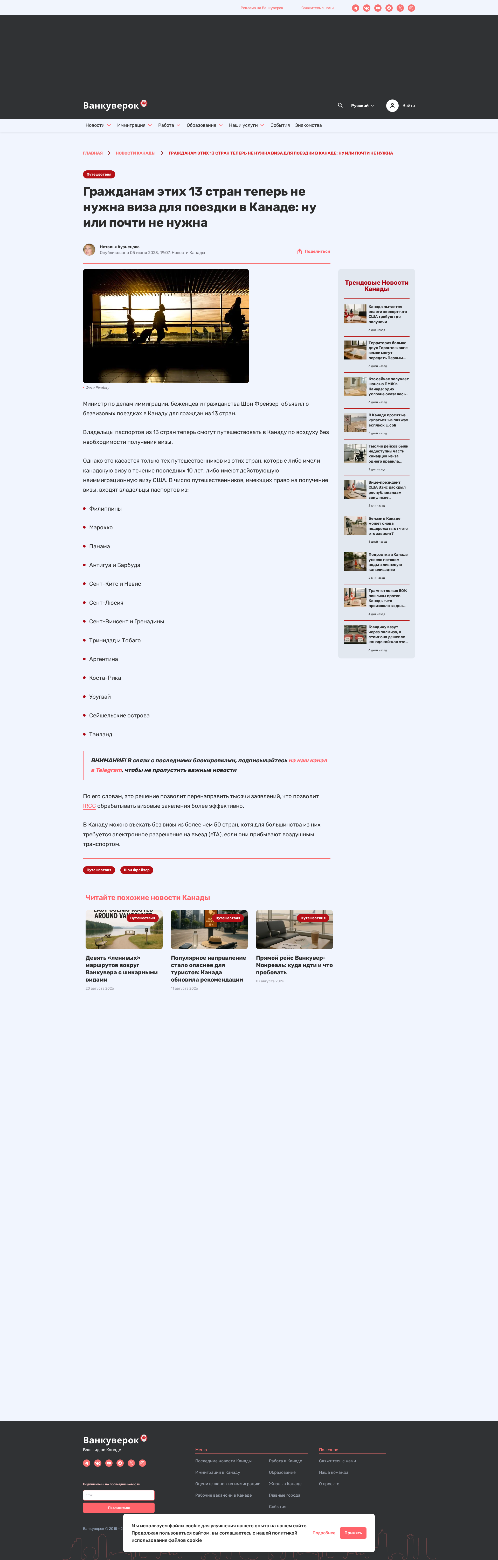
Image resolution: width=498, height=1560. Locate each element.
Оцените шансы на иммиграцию (227, 1483)
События (280, 125)
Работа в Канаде (285, 1460)
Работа (166, 125)
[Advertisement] (249, 60)
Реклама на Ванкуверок (262, 8)
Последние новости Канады (223, 1460)
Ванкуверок (93, 1528)
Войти (409, 105)
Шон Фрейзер (137, 870)
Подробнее (324, 1532)
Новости (95, 125)
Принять (353, 1532)
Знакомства (308, 125)
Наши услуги (243, 125)
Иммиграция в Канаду (217, 1472)
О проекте (329, 1483)
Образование (201, 125)
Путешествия (99, 174)
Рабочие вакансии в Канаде (223, 1495)
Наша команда (333, 1472)
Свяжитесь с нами (317, 8)
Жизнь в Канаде (285, 1483)
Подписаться (119, 1508)
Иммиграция (131, 125)
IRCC (89, 805)
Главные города (284, 1495)
